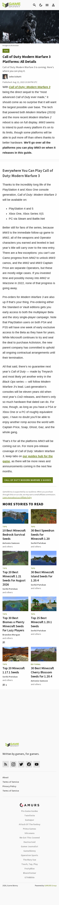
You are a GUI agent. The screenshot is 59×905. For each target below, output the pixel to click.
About (5, 777)
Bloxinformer (29, 873)
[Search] (34, 5)
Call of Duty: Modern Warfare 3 (29, 87)
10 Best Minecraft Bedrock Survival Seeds (14, 534)
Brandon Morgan (11, 634)
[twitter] (21, 764)
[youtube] (36, 764)
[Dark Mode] (41, 5)
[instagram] (13, 764)
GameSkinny (29, 850)
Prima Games (29, 828)
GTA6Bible (29, 877)
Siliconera (29, 833)
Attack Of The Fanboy (29, 824)
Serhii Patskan (38, 543)
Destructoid (29, 842)
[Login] (53, 5)
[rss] (6, 764)
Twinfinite (29, 815)
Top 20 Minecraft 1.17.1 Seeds (14, 670)
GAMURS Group (50, 885)
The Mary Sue (29, 859)
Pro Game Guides (29, 811)
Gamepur (29, 819)
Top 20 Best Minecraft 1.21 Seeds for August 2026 (14, 578)
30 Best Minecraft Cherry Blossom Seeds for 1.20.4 (42, 672)
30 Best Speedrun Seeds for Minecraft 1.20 (42, 534)
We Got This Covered (30, 837)
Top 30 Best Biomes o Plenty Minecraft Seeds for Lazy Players (13, 624)
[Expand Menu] (47, 5)
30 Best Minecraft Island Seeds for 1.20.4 (42, 576)
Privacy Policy (9, 786)
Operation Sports (29, 855)
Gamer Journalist (29, 846)
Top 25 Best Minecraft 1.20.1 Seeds (41, 622)
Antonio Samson (11, 543)
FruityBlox (30, 868)
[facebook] (29, 764)
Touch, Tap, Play (29, 864)
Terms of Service (11, 781)
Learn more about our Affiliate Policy (17, 497)
